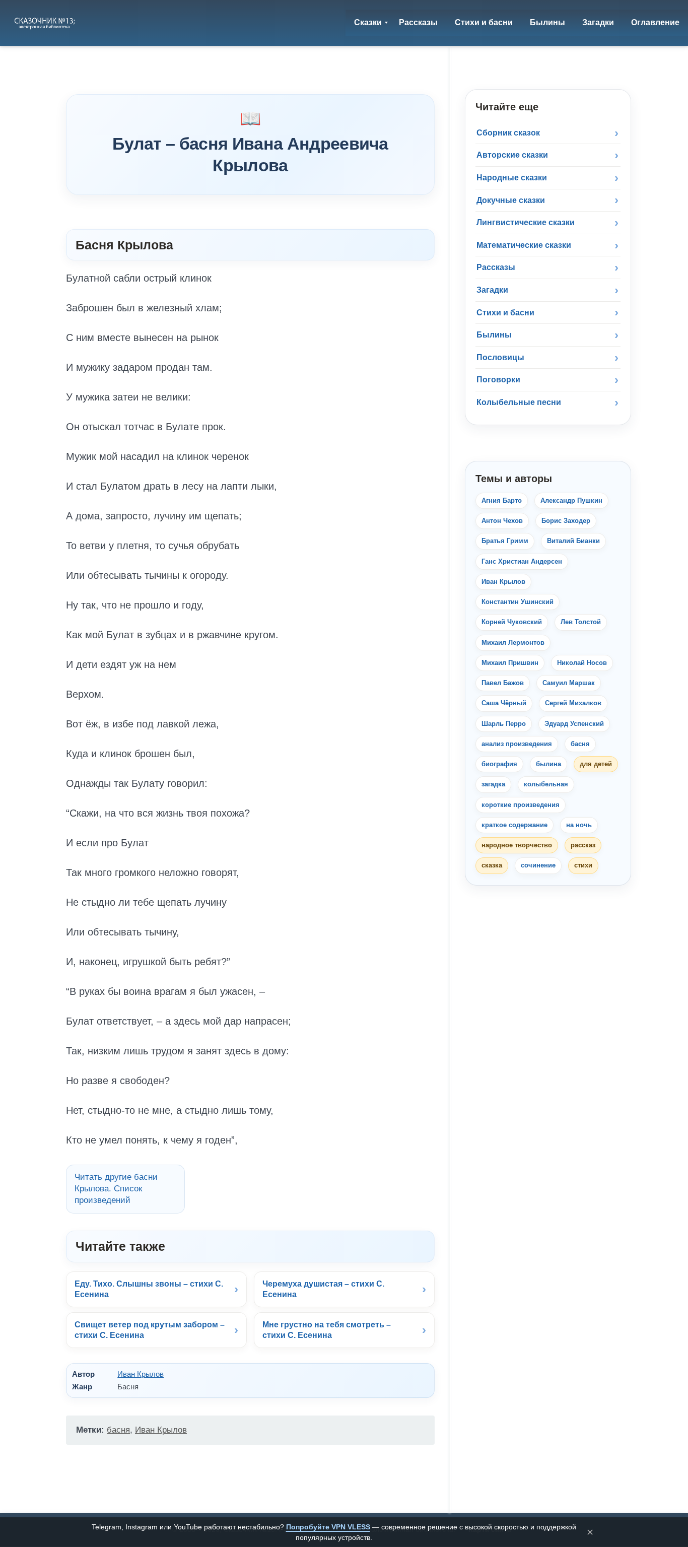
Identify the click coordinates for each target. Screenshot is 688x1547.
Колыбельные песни (518, 402)
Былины (494, 334)
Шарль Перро (503, 723)
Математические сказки (523, 245)
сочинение (538, 865)
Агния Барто (501, 500)
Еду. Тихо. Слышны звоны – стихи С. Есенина (149, 1289)
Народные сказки (511, 177)
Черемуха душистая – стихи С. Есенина (323, 1289)
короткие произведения (520, 805)
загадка (493, 784)
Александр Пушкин (571, 500)
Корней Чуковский (511, 622)
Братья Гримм (504, 541)
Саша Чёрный (503, 703)
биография (499, 764)
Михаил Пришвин (509, 662)
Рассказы (495, 267)
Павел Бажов (502, 683)
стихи (583, 865)
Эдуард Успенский (574, 723)
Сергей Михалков (573, 703)
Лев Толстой (581, 622)
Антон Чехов (502, 520)
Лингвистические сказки (525, 222)
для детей (596, 764)
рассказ (583, 845)
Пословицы (500, 357)
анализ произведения (516, 744)
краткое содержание (514, 825)
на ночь (579, 825)
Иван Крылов (140, 1374)
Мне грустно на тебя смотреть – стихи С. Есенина (326, 1330)
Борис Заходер (565, 520)
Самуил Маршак (568, 683)
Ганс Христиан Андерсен (521, 561)
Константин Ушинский (517, 602)
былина (548, 764)
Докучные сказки (510, 200)
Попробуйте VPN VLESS (328, 1527)
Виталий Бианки (573, 541)
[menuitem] (368, 23)
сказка (491, 865)
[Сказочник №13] (45, 23)
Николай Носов (582, 662)
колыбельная (546, 784)
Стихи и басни (505, 312)
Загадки (492, 290)
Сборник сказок (508, 132)
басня (118, 1430)
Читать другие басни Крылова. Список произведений (116, 1188)
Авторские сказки (512, 155)
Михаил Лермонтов (512, 642)
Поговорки (498, 379)
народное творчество (516, 845)
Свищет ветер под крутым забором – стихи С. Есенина (150, 1330)
